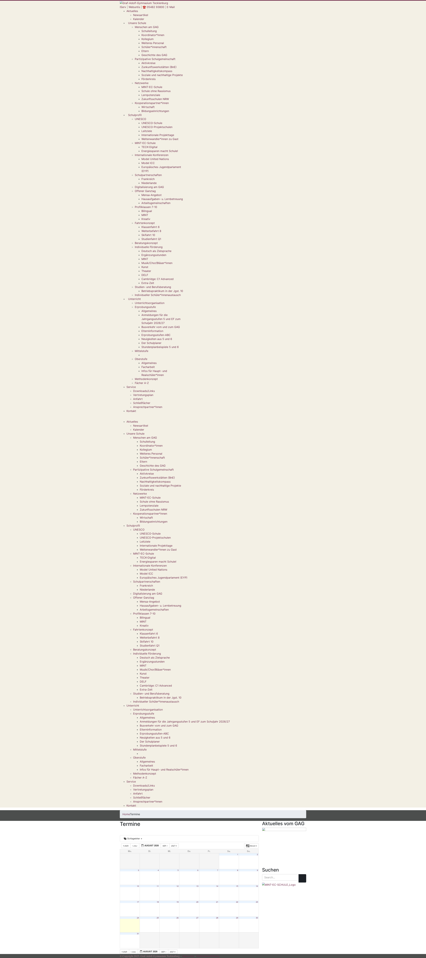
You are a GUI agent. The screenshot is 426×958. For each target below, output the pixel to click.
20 (197, 902)
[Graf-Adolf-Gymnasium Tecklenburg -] (144, 2)
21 (217, 902)
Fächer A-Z (142, 383)
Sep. (165, 845)
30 (257, 918)
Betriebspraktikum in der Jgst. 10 (162, 291)
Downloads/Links (144, 391)
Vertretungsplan (143, 395)
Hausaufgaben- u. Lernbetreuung (162, 199)
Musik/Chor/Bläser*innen (156, 263)
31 (138, 933)
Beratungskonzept (146, 243)
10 (138, 886)
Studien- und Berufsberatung (153, 287)
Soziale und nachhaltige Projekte (162, 75)
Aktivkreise (148, 63)
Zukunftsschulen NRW (155, 99)
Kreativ (145, 219)
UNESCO (140, 119)
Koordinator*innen (152, 35)
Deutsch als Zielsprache (156, 251)
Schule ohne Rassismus (156, 91)
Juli (135, 845)
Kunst (144, 267)
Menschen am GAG (147, 27)
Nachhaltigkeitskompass (156, 71)
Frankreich (148, 179)
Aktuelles (132, 11)
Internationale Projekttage (157, 135)
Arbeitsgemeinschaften (155, 203)
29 (237, 918)
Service (131, 387)
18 (158, 902)
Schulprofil (135, 115)
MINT (144, 215)
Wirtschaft (148, 107)
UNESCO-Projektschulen (156, 127)
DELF (144, 275)
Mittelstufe (141, 351)
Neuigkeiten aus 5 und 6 (156, 339)
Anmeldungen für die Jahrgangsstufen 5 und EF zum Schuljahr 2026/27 (161, 319)
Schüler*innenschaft (154, 47)
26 (178, 918)
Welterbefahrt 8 (151, 231)
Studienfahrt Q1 (151, 239)
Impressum (188, 956)
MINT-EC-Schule (151, 87)
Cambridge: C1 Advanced (157, 279)
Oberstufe (141, 359)
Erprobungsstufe (145, 307)
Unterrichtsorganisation (149, 303)
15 (237, 886)
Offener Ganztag (145, 191)
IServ (123, 7)
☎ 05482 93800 (153, 7)
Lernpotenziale (150, 95)
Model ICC (148, 163)
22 (237, 902)
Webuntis (134, 7)
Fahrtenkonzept (145, 223)
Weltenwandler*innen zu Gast (159, 139)
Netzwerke (141, 83)
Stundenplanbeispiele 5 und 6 (160, 347)
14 (217, 886)
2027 (173, 845)
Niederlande (149, 183)
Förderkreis (148, 79)
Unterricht (134, 299)
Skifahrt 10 (148, 235)
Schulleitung (149, 31)
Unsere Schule (137, 23)
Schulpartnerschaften (148, 175)
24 (138, 918)
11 (158, 886)
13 (197, 886)
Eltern (145, 51)
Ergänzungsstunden (153, 255)
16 (257, 886)
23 (257, 902)
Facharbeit (148, 367)
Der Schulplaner (151, 343)
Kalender (138, 19)
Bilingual (146, 211)
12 (178, 886)
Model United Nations (155, 159)
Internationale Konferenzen (151, 155)
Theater (146, 271)
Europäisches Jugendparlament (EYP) (163, 577)
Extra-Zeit (147, 283)
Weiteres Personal (152, 43)
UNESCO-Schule (151, 123)
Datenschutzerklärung (208, 956)
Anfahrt (138, 399)
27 (197, 918)
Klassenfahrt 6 (150, 227)
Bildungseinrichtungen (155, 111)
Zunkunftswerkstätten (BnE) (159, 67)
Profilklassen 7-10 (146, 207)
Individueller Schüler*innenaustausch (158, 295)
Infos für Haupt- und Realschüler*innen (164, 769)
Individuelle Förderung (149, 247)
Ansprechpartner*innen (147, 407)
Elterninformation (152, 331)
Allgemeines (149, 311)
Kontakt (131, 411)
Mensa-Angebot (151, 195)
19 (178, 902)
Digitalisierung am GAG (149, 187)
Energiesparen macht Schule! (159, 151)
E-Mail (171, 7)
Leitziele (146, 131)
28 (217, 918)
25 (158, 918)
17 (138, 902)
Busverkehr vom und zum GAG (160, 327)
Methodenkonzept (146, 379)
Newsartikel (140, 15)
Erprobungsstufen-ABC (156, 335)
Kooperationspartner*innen (152, 103)
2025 (126, 845)
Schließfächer (141, 403)
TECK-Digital (149, 147)
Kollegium (147, 39)
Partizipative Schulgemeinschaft (155, 59)
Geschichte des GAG (154, 55)
